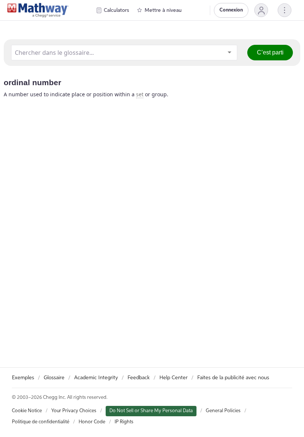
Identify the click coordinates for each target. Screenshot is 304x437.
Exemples (23, 377)
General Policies (223, 410)
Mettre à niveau (163, 10)
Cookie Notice (27, 410)
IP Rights (124, 422)
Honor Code (92, 422)
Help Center (173, 377)
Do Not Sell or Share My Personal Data (151, 410)
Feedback (139, 377)
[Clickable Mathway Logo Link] (38, 10)
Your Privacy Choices (73, 410)
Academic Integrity (96, 377)
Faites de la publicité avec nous (233, 377)
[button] (261, 10)
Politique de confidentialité (40, 422)
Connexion (231, 10)
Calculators (116, 10)
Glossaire (54, 377)
